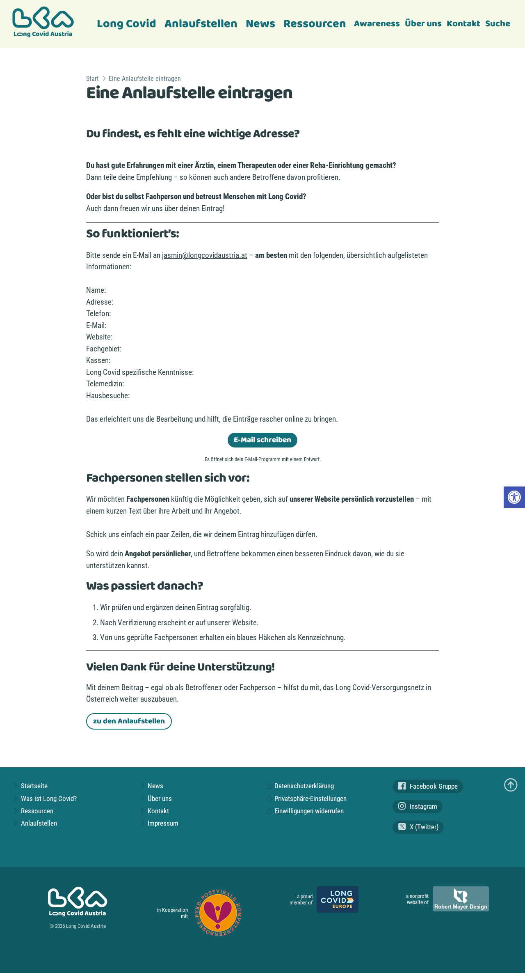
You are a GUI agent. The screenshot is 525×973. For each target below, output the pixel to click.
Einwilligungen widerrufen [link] (308, 811)
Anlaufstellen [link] (200, 24)
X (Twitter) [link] (423, 827)
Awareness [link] (377, 24)
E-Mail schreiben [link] (262, 440)
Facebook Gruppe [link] (433, 786)
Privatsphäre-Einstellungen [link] (310, 798)
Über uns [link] (423, 24)
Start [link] (92, 79)
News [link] (260, 24)
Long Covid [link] (126, 24)
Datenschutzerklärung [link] (303, 786)
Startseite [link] (33, 786)
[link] (514, 497)
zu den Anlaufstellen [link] (129, 721)
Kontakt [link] (463, 24)
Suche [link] (497, 24)
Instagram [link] (422, 806)
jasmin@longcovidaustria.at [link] (204, 255)
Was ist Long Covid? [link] (48, 798)
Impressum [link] (162, 823)
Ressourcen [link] (314, 24)
